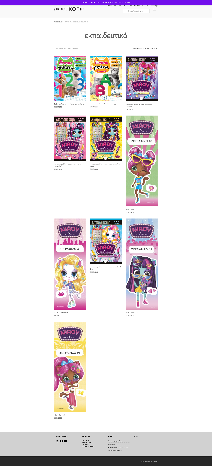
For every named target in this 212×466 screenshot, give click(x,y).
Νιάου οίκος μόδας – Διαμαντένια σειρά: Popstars (139, 105)
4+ (120, 5)
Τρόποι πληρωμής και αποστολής (118, 447)
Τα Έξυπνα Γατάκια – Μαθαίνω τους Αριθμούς (69, 104)
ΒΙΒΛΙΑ (109, 5)
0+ (131, 5)
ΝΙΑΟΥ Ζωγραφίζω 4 (61, 312)
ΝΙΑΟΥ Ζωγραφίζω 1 (60, 415)
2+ (124, 5)
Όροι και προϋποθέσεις (115, 450)
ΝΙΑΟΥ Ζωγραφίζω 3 (132, 209)
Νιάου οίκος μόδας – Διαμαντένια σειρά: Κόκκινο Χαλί (67, 165)
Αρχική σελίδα (58, 22)
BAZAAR (145, 5)
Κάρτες (137, 5)
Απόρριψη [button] (126, 2)
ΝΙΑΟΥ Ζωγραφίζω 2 (132, 312)
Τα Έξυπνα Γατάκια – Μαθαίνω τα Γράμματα (104, 104)
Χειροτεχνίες (111, 444)
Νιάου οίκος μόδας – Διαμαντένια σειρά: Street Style (105, 268)
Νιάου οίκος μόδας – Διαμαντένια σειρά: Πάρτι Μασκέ (105, 165)
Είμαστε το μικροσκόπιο (115, 441)
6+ (115, 5)
